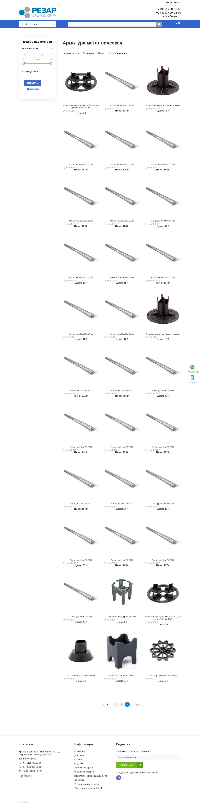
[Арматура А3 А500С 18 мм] (122, 196)
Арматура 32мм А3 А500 (81, 390)
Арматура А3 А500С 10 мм (81, 277)
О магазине (80, 751)
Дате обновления (117, 53)
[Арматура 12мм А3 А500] (81, 536)
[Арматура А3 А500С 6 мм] (122, 253)
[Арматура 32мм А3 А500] (81, 366)
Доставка (79, 755)
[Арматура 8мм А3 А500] (163, 366)
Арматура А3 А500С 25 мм (81, 164)
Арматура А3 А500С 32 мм (122, 105)
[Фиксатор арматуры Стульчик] (122, 592)
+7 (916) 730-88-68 (168, 9)
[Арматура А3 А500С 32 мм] (122, 81)
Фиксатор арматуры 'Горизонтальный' (163, 334)
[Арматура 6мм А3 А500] (81, 592)
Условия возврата (83, 767)
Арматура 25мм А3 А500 (81, 447)
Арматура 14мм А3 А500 (122, 560)
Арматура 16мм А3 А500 (163, 560)
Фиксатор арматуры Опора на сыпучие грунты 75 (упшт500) (163, 618)
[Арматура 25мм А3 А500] (81, 422)
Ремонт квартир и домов (86, 784)
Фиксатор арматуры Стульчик (122, 617)
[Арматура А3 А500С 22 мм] (81, 196)
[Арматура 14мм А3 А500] (122, 536)
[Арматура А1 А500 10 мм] (163, 479)
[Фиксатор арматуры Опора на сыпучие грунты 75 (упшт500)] (163, 592)
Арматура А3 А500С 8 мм (163, 221)
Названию (88, 53)
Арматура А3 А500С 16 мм (163, 277)
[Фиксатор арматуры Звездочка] (163, 651)
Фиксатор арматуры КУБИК (122, 675)
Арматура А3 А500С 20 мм (163, 164)
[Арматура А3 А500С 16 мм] (163, 253)
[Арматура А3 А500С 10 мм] (81, 253)
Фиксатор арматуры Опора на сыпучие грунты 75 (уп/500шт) (81, 106)
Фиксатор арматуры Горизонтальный (163, 105)
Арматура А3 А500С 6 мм (122, 277)
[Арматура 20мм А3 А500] (163, 422)
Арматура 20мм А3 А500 (163, 447)
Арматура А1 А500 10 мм (162, 503)
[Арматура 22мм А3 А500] (122, 422)
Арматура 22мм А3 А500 (122, 447)
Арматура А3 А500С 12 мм (122, 334)
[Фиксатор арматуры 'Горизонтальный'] (163, 309)
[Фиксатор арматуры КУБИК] (122, 651)
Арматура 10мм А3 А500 (122, 503)
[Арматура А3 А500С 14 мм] (81, 309)
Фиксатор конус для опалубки (81, 675)
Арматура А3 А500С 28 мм (122, 164)
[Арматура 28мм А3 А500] (122, 366)
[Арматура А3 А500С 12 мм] (122, 309)
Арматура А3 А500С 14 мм (81, 334)
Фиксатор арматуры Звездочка (162, 675)
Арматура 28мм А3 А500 (122, 390)
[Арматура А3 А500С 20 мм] (163, 140)
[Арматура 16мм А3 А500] (163, 536)
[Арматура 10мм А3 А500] (122, 479)
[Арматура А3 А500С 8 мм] (163, 196)
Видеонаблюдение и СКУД (88, 788)
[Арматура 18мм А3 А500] (81, 479)
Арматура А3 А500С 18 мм (122, 221)
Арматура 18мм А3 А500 (81, 503)
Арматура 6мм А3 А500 (81, 617)
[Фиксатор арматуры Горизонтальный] (163, 81)
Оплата (78, 759)
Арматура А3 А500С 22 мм (81, 221)
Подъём (78, 763)
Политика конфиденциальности (90, 776)
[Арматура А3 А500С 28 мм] (122, 140)
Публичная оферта (84, 771)
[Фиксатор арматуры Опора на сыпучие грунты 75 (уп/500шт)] (81, 81)
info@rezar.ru (172, 16)
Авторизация (172, 2)
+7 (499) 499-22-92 (168, 12)
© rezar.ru (23, 802)
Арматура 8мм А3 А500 (163, 390)
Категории (31, 24)
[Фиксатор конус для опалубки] (81, 651)
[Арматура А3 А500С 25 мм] (81, 140)
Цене (101, 53)
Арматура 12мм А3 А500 (81, 560)
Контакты (79, 780)
